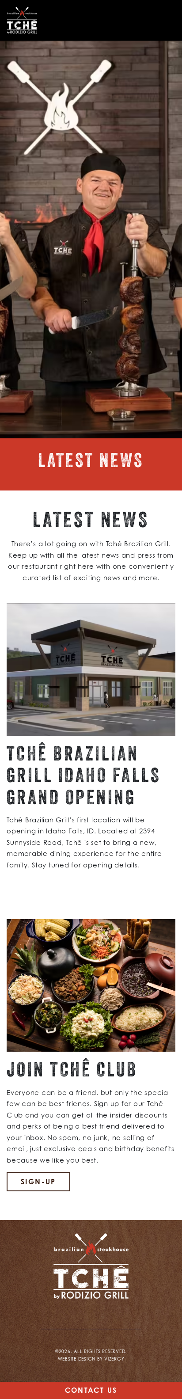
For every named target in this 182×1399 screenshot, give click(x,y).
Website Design (77, 1358)
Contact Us (91, 1390)
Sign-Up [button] (38, 1181)
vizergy (114, 1358)
